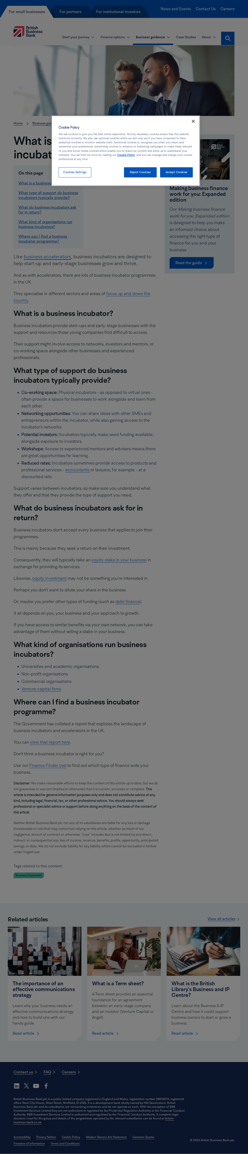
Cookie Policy (126, 155)
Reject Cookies (140, 172)
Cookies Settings (74, 172)
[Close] (193, 121)
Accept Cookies (176, 172)
